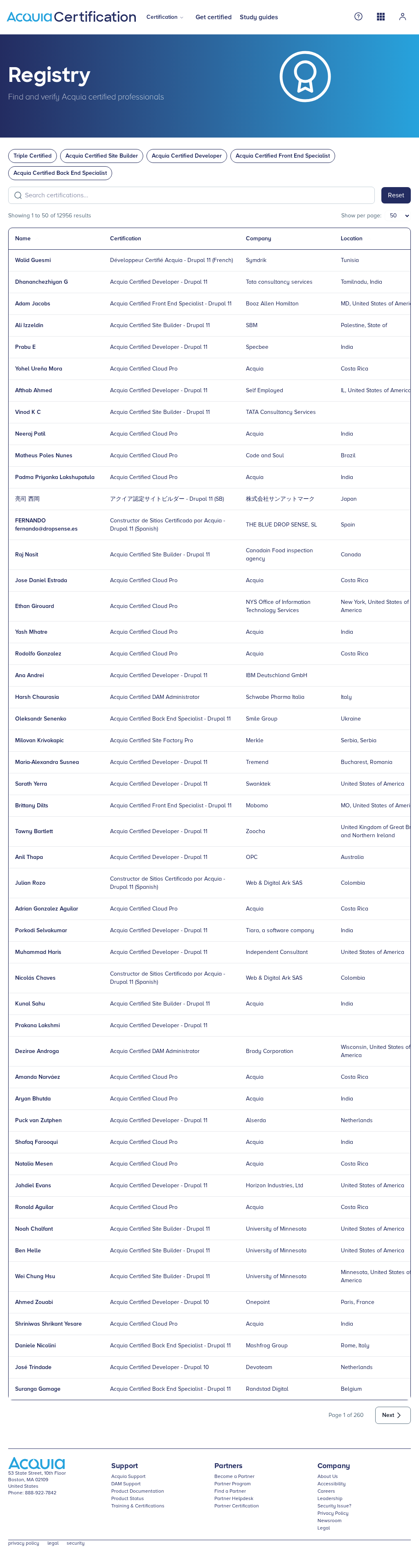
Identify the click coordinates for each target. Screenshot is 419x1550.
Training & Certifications (137, 1506)
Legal (324, 1528)
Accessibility (332, 1484)
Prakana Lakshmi (37, 1025)
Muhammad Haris (38, 952)
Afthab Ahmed (33, 390)
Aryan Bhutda (33, 1099)
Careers (326, 1491)
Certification (162, 17)
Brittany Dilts (31, 806)
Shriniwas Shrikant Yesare (48, 1324)
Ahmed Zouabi (34, 1302)
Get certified (214, 17)
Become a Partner (234, 1476)
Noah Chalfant (34, 1229)
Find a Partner (230, 1491)
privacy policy (23, 1543)
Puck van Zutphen (38, 1120)
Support (124, 1466)
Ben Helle (28, 1251)
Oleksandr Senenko (40, 719)
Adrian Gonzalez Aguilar (46, 909)
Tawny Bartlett (34, 831)
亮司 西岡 (27, 499)
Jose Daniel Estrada (41, 580)
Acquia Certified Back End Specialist (60, 173)
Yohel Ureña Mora (38, 369)
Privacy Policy (333, 1513)
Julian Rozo (30, 883)
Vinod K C (28, 412)
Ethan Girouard (34, 606)
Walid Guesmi (33, 260)
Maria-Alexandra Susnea (47, 762)
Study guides (259, 17)
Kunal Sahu (30, 1004)
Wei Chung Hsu (35, 1276)
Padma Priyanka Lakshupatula (55, 477)
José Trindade (33, 1367)
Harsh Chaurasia (37, 697)
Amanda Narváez (37, 1077)
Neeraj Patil (30, 434)
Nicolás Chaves (35, 978)
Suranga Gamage (38, 1389)
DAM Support (126, 1484)
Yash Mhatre (31, 632)
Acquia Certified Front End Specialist (283, 156)
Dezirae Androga (37, 1051)
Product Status (127, 1498)
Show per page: (361, 216)
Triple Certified (33, 156)
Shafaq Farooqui (36, 1142)
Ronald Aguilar (34, 1207)
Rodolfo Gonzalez (38, 654)
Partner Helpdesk (233, 1498)
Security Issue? (334, 1506)
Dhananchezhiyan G (41, 282)
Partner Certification (236, 1506)
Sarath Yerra (31, 784)
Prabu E (25, 347)
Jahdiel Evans (33, 1185)
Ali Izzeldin (29, 325)
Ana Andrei (29, 675)
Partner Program (232, 1484)
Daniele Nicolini (35, 1346)
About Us (328, 1476)
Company (334, 1466)
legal (53, 1543)
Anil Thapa (29, 857)
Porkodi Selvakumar (41, 930)
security (76, 1543)
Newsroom (330, 1520)
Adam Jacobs (32, 304)
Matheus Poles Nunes (43, 456)
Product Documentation (137, 1491)
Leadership (330, 1498)
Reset (396, 195)
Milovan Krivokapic (39, 740)
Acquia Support (128, 1476)
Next (388, 1415)
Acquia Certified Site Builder (101, 156)
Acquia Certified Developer (187, 156)
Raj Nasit (26, 555)
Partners (228, 1466)
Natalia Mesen (34, 1164)
